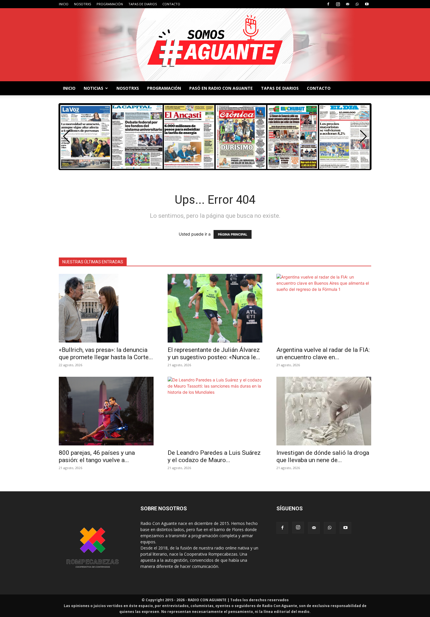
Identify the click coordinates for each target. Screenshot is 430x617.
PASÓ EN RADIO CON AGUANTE (221, 88)
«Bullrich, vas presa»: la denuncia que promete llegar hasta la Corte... (106, 353)
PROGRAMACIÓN (110, 4)
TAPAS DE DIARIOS (142, 4)
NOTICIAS (93, 88)
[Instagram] (337, 4)
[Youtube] (366, 4)
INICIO (63, 4)
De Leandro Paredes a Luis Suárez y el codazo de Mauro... (214, 456)
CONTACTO (171, 4)
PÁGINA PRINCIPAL (232, 234)
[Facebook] (328, 4)
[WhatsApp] (357, 4)
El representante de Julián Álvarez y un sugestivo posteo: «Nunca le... (214, 353)
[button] (363, 136)
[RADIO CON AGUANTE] (215, 44)
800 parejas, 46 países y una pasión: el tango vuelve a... (97, 456)
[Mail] (347, 4)
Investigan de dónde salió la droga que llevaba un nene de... (322, 456)
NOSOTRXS (82, 4)
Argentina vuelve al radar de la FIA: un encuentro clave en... (323, 353)
